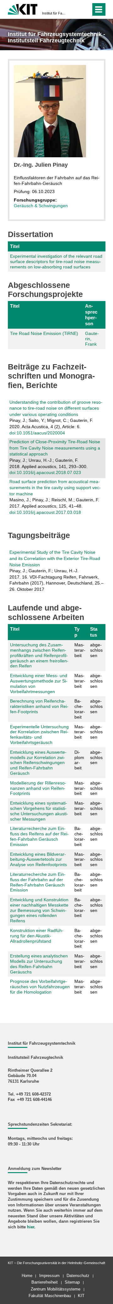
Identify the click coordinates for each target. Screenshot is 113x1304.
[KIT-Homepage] (23, 9)
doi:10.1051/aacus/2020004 (37, 432)
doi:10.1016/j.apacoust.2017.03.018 (45, 512)
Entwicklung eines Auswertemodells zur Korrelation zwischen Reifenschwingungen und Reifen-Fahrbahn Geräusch (38, 763)
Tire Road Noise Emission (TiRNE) (44, 333)
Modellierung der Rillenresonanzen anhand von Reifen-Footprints (38, 788)
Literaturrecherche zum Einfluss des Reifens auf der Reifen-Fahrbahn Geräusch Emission (39, 836)
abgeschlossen (96, 650)
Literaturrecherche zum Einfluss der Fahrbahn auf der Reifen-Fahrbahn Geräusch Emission (38, 882)
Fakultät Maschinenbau (50, 1295)
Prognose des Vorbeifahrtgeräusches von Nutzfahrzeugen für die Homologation (40, 986)
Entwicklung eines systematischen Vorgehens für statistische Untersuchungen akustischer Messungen (39, 810)
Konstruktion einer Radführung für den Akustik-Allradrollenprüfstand (36, 936)
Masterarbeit (79, 650)
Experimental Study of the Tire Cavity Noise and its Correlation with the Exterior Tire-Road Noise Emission (54, 558)
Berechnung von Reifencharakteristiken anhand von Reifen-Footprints (39, 706)
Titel (14, 246)
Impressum (49, 1275)
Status (93, 631)
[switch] (75, 9)
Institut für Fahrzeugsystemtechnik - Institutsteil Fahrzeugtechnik (54, 13)
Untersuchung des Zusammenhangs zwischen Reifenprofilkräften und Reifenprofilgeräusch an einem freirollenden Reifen (39, 655)
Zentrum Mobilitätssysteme (55, 1289)
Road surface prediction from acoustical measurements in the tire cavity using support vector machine (55, 487)
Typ (76, 631)
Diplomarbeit (79, 760)
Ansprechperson (91, 314)
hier (30, 1227)
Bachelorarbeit (79, 708)
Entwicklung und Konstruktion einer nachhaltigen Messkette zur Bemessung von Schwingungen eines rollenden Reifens (39, 910)
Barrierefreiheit (44, 1282)
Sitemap (72, 1282)
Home (27, 1275)
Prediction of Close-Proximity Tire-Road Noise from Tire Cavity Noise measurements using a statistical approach (54, 447)
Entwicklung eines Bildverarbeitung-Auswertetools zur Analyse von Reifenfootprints (38, 859)
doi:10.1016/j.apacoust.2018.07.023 (45, 472)
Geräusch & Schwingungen (41, 205)
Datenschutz (78, 1275)
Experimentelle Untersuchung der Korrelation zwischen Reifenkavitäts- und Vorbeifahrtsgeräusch (39, 734)
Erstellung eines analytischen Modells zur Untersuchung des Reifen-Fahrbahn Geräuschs (39, 963)
